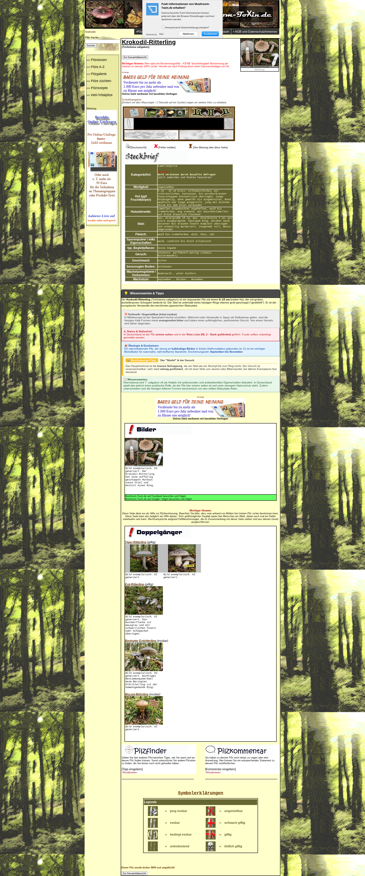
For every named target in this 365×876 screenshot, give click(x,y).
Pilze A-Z (98, 67)
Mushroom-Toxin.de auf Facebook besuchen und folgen (155, 496)
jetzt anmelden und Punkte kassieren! (185, 177)
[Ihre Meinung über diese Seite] (210, 147)
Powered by (151, 34)
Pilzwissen (99, 60)
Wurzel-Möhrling (136, 694)
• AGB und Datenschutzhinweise (255, 31)
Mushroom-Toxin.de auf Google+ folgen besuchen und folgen (158, 499)
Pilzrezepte (99, 88)
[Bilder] (166, 116)
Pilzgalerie (99, 74)
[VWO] (161, 34)
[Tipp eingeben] (132, 769)
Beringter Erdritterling (140, 640)
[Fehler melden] (166, 147)
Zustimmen (210, 33)
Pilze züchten (101, 81)
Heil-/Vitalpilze (102, 95)
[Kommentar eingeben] (220, 769)
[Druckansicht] (138, 147)
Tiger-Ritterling (135, 542)
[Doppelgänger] (211, 116)
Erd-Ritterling (134, 584)
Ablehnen (188, 33)
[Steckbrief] (133, 116)
